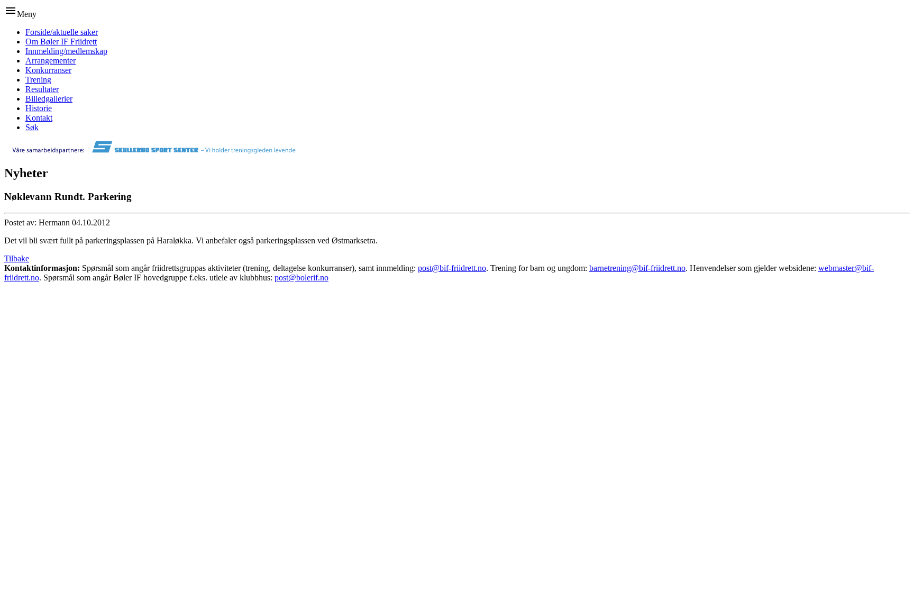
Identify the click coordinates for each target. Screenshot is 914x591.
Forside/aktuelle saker (61, 32)
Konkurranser (48, 70)
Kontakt (38, 117)
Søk (32, 127)
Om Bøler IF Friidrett (61, 41)
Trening (38, 79)
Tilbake (16, 258)
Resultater (42, 89)
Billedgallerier (48, 98)
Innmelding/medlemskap (66, 51)
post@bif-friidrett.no (452, 267)
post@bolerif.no (301, 277)
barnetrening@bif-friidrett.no (637, 267)
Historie (38, 108)
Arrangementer (50, 60)
